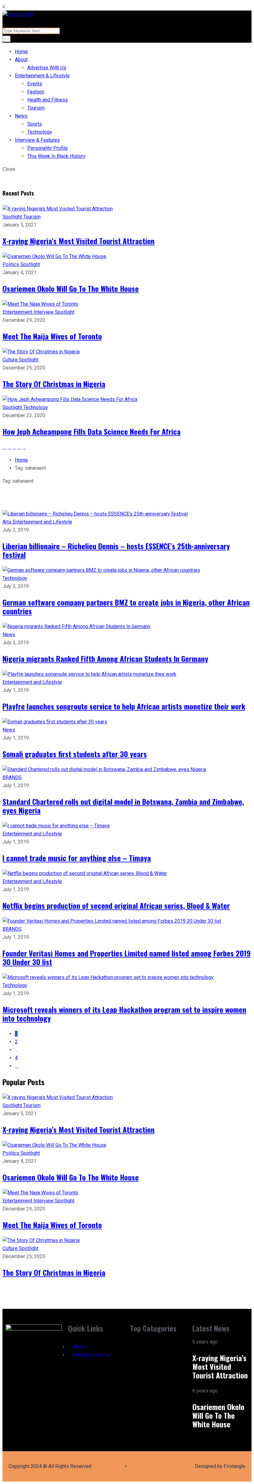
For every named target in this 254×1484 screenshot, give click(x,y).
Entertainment (17, 312)
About (21, 60)
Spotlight (12, 217)
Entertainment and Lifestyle (42, 522)
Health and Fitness (47, 100)
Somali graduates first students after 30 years (74, 753)
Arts (7, 522)
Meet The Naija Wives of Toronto (52, 336)
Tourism (36, 108)
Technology (39, 132)
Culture (10, 360)
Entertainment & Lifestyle (42, 76)
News (21, 116)
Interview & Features (37, 140)
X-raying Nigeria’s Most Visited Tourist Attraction (78, 240)
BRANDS (12, 777)
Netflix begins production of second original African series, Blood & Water (116, 905)
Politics (11, 264)
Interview (44, 312)
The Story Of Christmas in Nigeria (53, 383)
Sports (34, 124)
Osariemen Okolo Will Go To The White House (70, 288)
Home (21, 51)
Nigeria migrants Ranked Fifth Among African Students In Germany (105, 658)
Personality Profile (47, 148)
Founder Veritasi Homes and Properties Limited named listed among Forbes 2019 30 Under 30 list (126, 957)
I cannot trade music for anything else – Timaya (76, 857)
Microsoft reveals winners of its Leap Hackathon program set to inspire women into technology (124, 1014)
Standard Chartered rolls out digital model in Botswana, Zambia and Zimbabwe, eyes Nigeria (123, 806)
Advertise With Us (46, 68)
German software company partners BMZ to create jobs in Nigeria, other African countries (126, 606)
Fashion (35, 92)
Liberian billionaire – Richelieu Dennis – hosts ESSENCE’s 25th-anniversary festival (116, 550)
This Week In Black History (56, 156)
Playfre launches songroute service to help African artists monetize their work (123, 706)
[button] (158, 1343)
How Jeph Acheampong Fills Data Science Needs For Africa (91, 431)
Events (34, 84)
